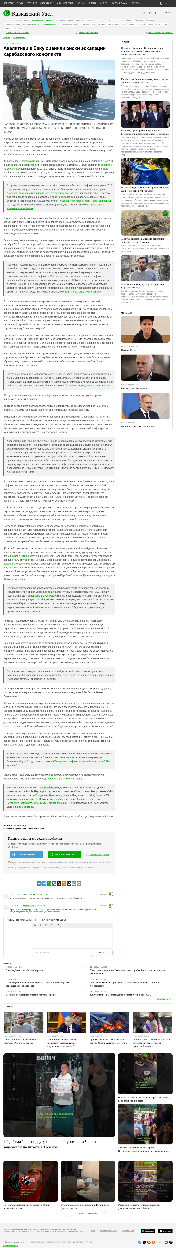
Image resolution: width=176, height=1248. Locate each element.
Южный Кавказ (10, 28)
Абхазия (7, 20)
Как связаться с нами (108, 1231)
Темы (20, 3)
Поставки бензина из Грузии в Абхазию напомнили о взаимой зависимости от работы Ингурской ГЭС (142, 51)
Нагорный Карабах (49, 24)
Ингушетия (119, 20)
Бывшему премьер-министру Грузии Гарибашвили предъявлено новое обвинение (145, 132)
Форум (81, 3)
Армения (49, 20)
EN (172, 3)
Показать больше (88, 1214)
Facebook (12, 802)
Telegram (40, 795)
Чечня (150, 24)
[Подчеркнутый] (46, 925)
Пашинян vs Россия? (88, 32)
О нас (93, 1231)
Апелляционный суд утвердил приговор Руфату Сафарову (142, 285)
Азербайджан (37, 20)
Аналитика (46, 3)
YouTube (28, 806)
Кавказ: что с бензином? (17, 32)
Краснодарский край (31, 24)
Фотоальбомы (119, 3)
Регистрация (42, 953)
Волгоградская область (85, 20)
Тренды (32, 3)
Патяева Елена (129, 350)
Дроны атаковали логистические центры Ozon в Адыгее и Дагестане (108, 1041)
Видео (103, 3)
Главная (6, 38)
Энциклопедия (65, 3)
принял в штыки (19, 555)
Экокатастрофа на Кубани (160, 32)
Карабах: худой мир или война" (65, 778)
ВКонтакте (40, 802)
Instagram (25, 802)
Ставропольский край (137, 24)
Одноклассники (58, 802)
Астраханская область (64, 20)
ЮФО (21, 28)
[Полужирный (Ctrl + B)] (35, 925)
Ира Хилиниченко (29, 906)
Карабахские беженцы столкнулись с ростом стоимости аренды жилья (144, 80)
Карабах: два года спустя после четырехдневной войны (40, 193)
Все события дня (164, 999)
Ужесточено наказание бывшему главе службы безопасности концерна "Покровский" (127, 971)
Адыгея (26, 20)
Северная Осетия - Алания (108, 24)
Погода (136, 3)
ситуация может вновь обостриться (80, 291)
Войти (167, 13)
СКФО (123, 24)
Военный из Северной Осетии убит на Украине (31, 994)
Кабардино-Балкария (134, 20)
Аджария (17, 20)
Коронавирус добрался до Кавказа (88, 385)
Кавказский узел (29, 161)
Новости (8, 3)
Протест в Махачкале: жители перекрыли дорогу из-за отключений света (144, 1099)
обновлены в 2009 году (41, 595)
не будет (72, 675)
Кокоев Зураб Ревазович (134, 388)
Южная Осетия (161, 24)
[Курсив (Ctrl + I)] (40, 925)
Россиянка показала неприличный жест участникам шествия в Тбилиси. (139, 1206)
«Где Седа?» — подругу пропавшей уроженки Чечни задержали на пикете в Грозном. (49, 1144)
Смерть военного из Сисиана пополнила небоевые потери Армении (142, 240)
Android (45, 787)
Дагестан (108, 20)
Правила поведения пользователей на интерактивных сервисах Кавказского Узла (61, 1242)
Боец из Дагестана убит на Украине (24, 970)
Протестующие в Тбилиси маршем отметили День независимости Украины (145, 189)
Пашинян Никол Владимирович (138, 426)
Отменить (102, 953)
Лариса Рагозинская (30, 894)
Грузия (99, 20)
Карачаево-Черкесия (12, 24)
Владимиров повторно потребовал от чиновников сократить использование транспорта (38, 984)
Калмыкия (150, 20)
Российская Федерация (68, 24)
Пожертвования (128, 1231)
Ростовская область (87, 24)
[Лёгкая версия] (161, 3)
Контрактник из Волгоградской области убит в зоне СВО (120, 994)
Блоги (92, 3)
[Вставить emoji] (58, 925)
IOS (54, 787)
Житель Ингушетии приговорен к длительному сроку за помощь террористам (124, 984)
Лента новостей (19, 38)
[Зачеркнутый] (51, 925)
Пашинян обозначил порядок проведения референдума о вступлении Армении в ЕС (62, 1043)
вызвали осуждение (15, 563)
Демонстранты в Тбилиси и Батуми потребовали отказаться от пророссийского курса (151, 1043)
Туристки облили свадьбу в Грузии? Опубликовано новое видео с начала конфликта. (144, 1149)
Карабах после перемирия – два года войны (85, 200)
